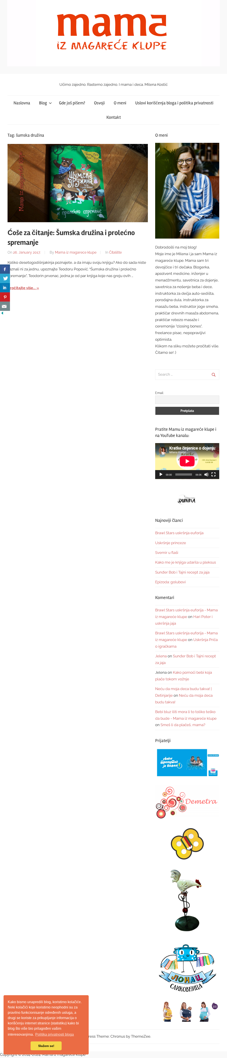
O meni (120, 103)
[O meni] (187, 191)
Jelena (161, 656)
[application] (187, 461)
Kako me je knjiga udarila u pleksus (185, 562)
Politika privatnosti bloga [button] (54, 1034)
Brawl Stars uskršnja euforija (179, 533)
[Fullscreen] (213, 474)
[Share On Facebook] (5, 269)
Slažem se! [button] (46, 1046)
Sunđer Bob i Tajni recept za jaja (182, 572)
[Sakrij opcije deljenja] (2, 314)
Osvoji (99, 103)
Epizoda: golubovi (170, 582)
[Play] (161, 474)
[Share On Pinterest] (5, 297)
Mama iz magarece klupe (75, 252)
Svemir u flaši (166, 552)
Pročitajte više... (22, 288)
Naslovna (22, 103)
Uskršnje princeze (170, 543)
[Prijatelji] (187, 763)
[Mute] (206, 474)
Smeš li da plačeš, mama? (182, 725)
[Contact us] (5, 306)
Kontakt (113, 117)
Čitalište (115, 252)
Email (159, 393)
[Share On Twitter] (5, 278)
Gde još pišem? (72, 103)
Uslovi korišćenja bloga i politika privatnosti (174, 103)
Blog (43, 103)
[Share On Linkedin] (5, 287)
